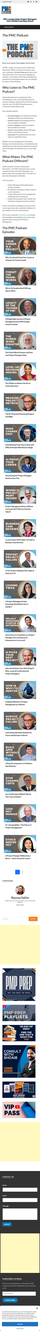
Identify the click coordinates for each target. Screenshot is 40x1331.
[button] (37, 1308)
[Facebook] (34, 1)
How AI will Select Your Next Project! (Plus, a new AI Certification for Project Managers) (19, 671)
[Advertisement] (20, 944)
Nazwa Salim (20, 905)
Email (5, 1195)
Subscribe (10, 1300)
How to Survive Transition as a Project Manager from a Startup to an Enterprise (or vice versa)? (20, 637)
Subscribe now (24, 215)
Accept (20, 1324)
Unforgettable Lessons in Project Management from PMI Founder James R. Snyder (17, 321)
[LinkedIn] (31, 1)
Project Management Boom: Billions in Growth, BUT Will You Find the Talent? (19, 509)
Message (6, 1206)
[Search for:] (20, 919)
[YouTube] (28, 1)
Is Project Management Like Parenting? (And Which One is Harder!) (16, 604)
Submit (7, 1224)
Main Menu (10, 27)
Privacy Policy (20, 1328)
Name (5, 1185)
